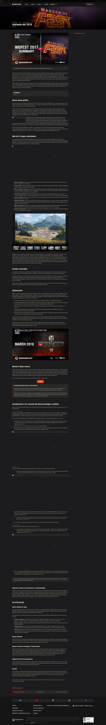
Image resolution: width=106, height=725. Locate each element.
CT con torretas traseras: (17, 411)
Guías (32, 4)
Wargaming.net (33, 722)
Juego (26, 4)
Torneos (46, 4)
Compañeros (15, 708)
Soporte (14, 705)
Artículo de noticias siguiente (60, 692)
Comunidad (52, 4)
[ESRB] (88, 720)
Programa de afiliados (17, 710)
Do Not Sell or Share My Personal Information (58, 705)
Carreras (35, 713)
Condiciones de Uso (37, 705)
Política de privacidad (38, 708)
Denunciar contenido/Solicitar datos (21, 713)
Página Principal (15, 22)
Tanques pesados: (16, 525)
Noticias (20, 22)
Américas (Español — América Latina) (83, 705)
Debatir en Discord (79, 33)
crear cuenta (103, 1)
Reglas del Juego (37, 710)
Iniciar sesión (97, 1)
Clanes (39, 4)
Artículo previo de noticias (19, 692)
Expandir (15, 94)
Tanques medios (15, 467)
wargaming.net (17, 720)
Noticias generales (26, 22)
